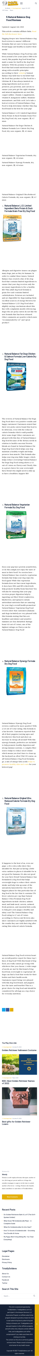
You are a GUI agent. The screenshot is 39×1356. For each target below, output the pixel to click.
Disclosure (6, 1259)
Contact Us (6, 1277)
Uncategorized (17, 8)
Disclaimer (5, 1256)
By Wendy (8, 8)
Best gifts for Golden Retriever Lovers (16, 1122)
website (22, 73)
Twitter (4, 1283)
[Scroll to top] (37, 1330)
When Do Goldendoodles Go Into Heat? (18, 1227)
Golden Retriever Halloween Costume (19, 1050)
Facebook (5, 1280)
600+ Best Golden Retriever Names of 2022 (18, 1082)
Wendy (4, 1174)
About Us (5, 1273)
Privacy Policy (7, 1262)
